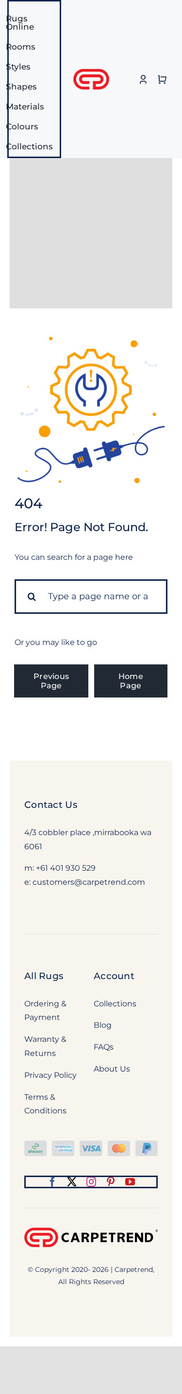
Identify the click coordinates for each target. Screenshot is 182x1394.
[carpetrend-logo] (91, 63)
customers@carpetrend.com (89, 882)
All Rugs (44, 976)
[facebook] (52, 1182)
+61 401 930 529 (66, 868)
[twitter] (72, 1182)
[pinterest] (111, 1182)
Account (114, 976)
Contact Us (51, 804)
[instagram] (91, 1182)
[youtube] (130, 1182)
